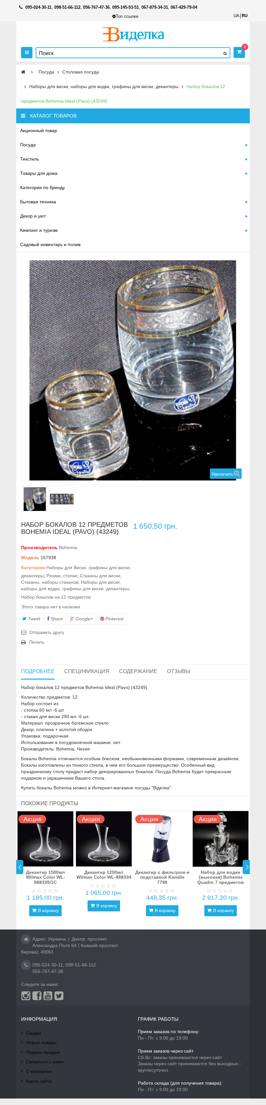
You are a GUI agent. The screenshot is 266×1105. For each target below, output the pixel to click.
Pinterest (114, 618)
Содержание (138, 671)
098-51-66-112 (81, 964)
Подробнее (37, 671)
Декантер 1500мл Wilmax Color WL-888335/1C (45, 877)
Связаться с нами (45, 1061)
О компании (39, 1071)
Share (56, 618)
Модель (30, 557)
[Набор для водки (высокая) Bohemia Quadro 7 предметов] (220, 839)
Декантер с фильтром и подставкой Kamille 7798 (162, 877)
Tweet (33, 618)
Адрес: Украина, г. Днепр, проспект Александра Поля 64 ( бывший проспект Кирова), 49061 (69, 945)
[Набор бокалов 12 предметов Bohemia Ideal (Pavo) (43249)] (35, 499)
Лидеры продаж (43, 1052)
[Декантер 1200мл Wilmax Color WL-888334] (104, 839)
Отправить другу (46, 632)
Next (246, 867)
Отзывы (178, 671)
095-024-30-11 (47, 964)
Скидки (33, 1033)
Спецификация (86, 671)
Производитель (39, 547)
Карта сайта (39, 1081)
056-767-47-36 (47, 971)
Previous (19, 867)
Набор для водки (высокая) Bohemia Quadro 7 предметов (220, 877)
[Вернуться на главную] (23, 72)
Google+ (83, 618)
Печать (36, 642)
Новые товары (41, 1042)
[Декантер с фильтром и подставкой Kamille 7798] (162, 839)
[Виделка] (133, 34)
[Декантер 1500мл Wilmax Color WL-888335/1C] (45, 839)
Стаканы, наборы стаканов (49, 582)
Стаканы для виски (100, 575)
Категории (33, 567)
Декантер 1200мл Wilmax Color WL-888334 (104, 875)
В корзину (48, 910)
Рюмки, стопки (61, 575)
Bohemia (68, 547)
